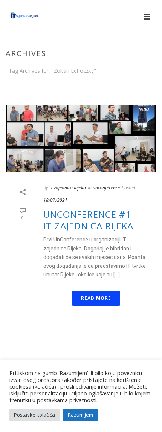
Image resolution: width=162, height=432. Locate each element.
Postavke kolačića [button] (34, 414)
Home (79, 90)
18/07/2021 (55, 200)
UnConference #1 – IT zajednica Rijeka (91, 220)
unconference (106, 188)
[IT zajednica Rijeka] (17, 17)
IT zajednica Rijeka (67, 188)
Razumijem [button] (80, 414)
